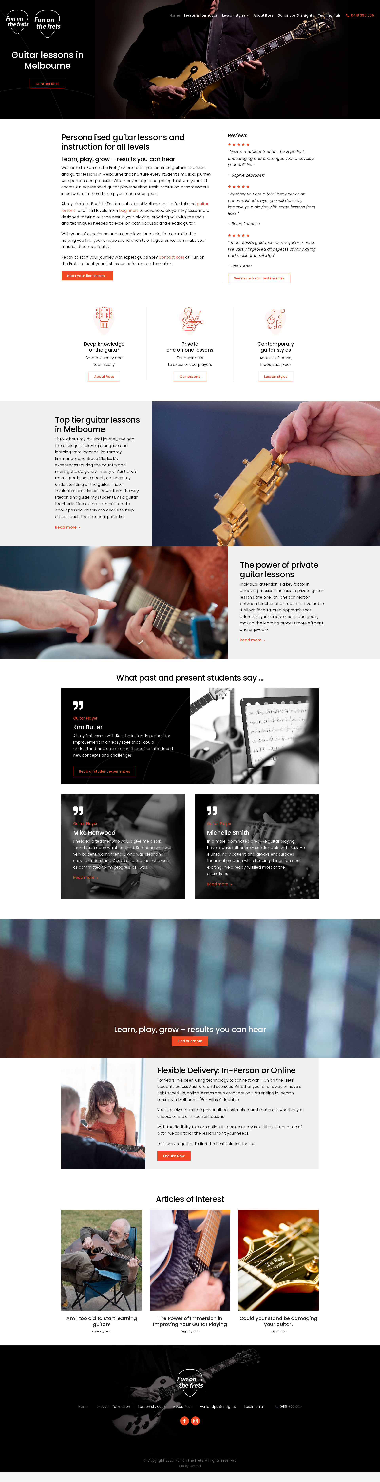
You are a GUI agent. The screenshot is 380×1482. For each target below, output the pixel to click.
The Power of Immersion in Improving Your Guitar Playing (190, 1321)
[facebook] (184, 1420)
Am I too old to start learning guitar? (101, 1321)
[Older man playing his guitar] (101, 1211)
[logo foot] (190, 1371)
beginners (129, 210)
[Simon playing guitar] (190, 1211)
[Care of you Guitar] (278, 1211)
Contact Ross (171, 257)
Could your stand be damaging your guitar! (278, 1321)
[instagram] (195, 1420)
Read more (66, 527)
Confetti (195, 1466)
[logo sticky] (17, 11)
